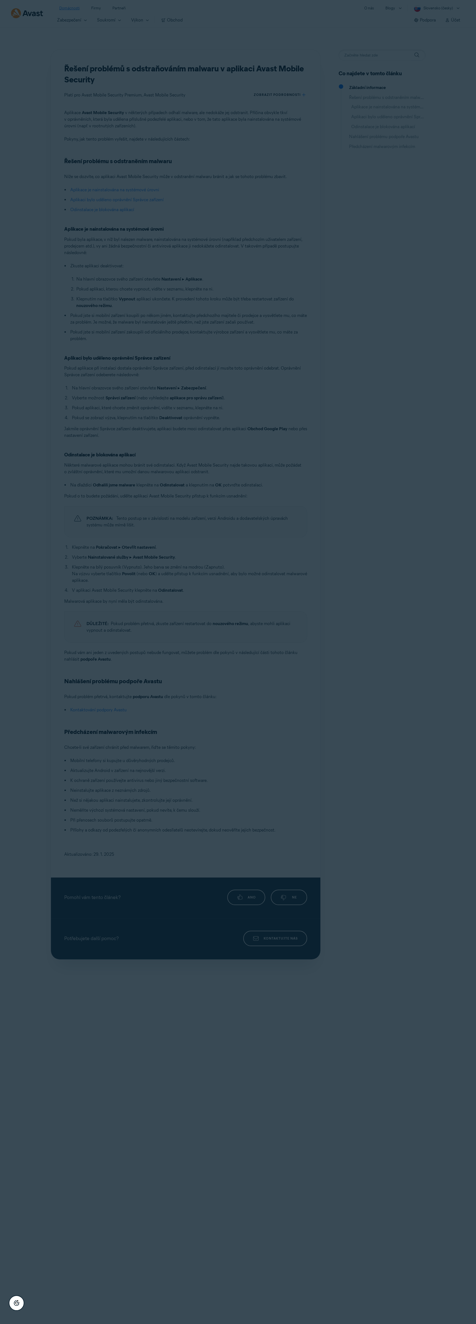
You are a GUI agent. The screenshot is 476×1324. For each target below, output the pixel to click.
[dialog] (238, 662)
